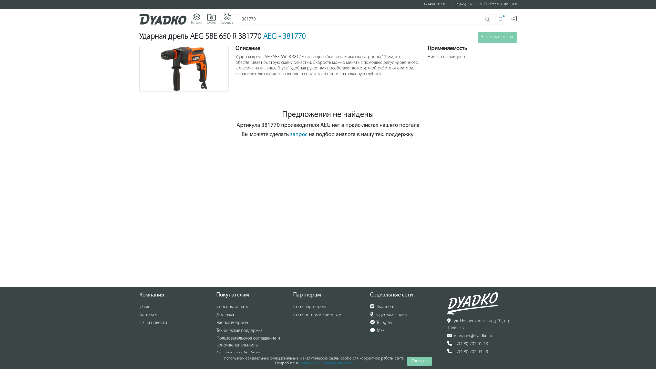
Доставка (225, 315)
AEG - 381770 (284, 37)
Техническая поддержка (239, 331)
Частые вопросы (232, 323)
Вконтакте (385, 307)
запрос (299, 135)
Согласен (419, 361)
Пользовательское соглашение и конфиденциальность (248, 342)
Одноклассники (391, 315)
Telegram (385, 323)
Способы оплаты (233, 307)
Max (380, 331)
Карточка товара (497, 37)
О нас (145, 307)
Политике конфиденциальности (326, 363)
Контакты (148, 315)
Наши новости (153, 323)
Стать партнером (309, 307)
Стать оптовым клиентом (317, 315)
